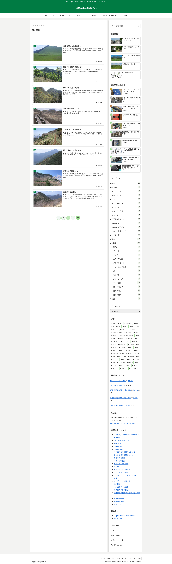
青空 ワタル (118, 504)
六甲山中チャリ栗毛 (121, 487)
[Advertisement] (68, 37)
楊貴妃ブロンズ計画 (121, 490)
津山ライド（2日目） (118, 381)
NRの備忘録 (118, 449)
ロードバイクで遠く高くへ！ (124, 481)
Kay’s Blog (118, 443)
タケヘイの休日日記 (121, 464)
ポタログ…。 (119, 466)
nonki (135, 398)
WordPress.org (116, 545)
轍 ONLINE (118, 518)
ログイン (114, 531)
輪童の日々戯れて (120, 501)
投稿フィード (115, 535)
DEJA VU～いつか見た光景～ (124, 515)
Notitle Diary (119, 446)
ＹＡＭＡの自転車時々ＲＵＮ (124, 452)
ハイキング (120, 558)
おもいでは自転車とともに (123, 455)
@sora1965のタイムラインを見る (122, 423)
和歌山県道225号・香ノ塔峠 (120, 390)
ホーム (103, 558)
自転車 (108, 558)
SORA (130, 381)
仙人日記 (117, 484)
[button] (138, 26)
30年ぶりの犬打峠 (116, 405)
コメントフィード (117, 540)
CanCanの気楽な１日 (122, 440)
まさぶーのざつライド (122, 469)
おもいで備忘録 (119, 458)
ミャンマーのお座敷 (121, 472)
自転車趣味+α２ (119, 498)
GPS (139, 558)
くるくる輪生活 (119, 461)
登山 (113, 558)
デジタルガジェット (130, 558)
